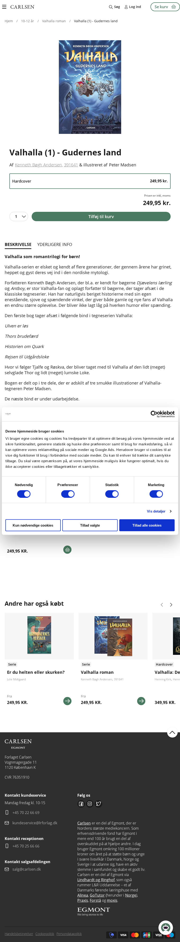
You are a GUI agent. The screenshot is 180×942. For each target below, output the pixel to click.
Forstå (95, 900)
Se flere (39, 661)
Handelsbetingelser (19, 933)
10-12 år (27, 21)
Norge (130, 895)
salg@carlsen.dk (27, 869)
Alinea (82, 895)
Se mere (67, 701)
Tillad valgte (90, 525)
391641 (71, 165)
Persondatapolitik (69, 933)
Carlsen (84, 823)
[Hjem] (22, 7)
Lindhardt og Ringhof (96, 879)
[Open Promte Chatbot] (165, 927)
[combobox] (18, 216)
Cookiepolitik (44, 933)
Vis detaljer (156, 511)
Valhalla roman (54, 21)
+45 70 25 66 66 (25, 846)
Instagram (90, 804)
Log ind (135, 6)
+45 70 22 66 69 (25, 812)
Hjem (9, 21)
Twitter (98, 804)
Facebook (81, 804)
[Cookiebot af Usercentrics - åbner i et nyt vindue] (154, 414)
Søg (117, 6)
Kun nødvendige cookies (33, 525)
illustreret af (95, 165)
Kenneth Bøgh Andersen (38, 165)
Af (11, 165)
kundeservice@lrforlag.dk (34, 822)
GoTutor (97, 895)
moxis (112, 900)
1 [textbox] (16, 216)
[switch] (68, 494)
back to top (172, 732)
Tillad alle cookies (146, 525)
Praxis (82, 900)
